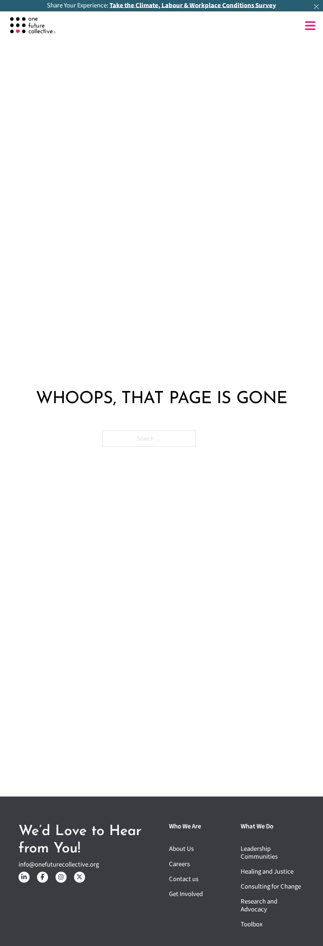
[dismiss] (316, 6)
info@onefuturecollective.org (59, 865)
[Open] (310, 25)
